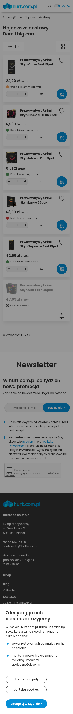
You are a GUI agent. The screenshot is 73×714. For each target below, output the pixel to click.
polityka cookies (26, 689)
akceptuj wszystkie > (26, 704)
